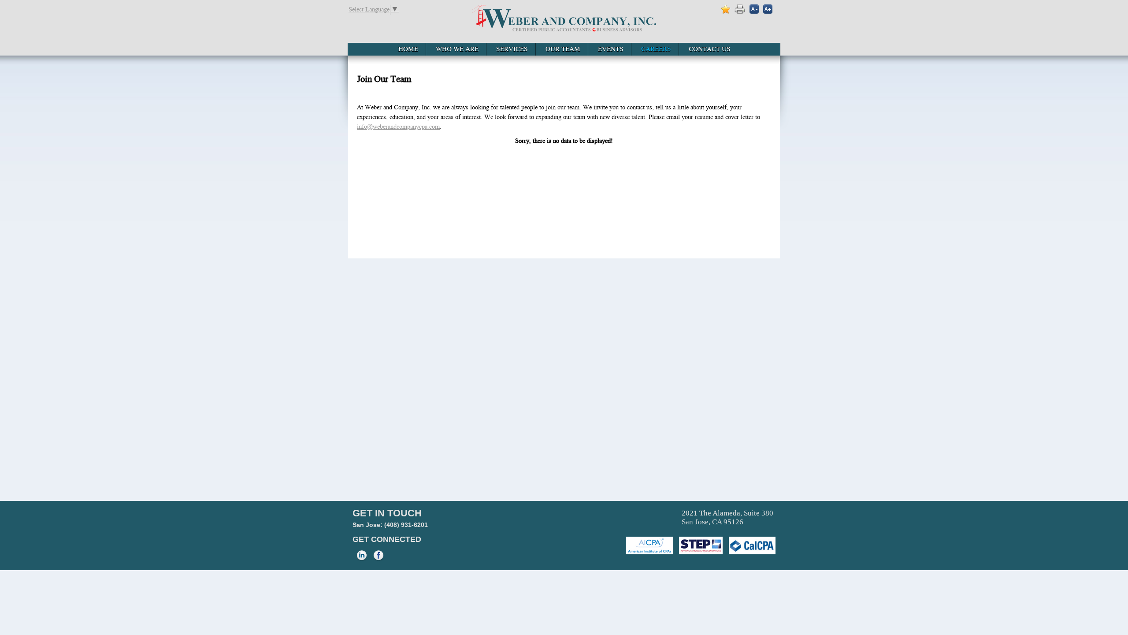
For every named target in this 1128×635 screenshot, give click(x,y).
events (610, 50)
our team (562, 50)
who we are (457, 50)
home (408, 50)
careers (656, 50)
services (512, 50)
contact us (710, 50)
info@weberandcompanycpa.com (398, 127)
